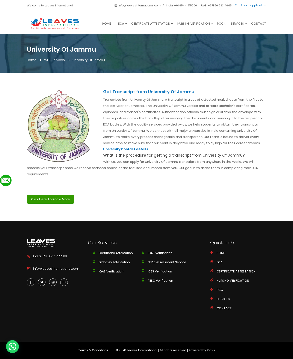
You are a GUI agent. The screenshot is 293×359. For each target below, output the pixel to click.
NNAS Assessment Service (167, 262)
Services (237, 23)
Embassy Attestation (114, 262)
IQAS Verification (111, 271)
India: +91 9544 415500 (181, 5)
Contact (258, 23)
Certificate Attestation (150, 23)
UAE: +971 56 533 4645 (216, 5)
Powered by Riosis (202, 350)
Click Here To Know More (50, 199)
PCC (220, 23)
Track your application (250, 5)
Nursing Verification (193, 23)
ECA (121, 23)
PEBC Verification (160, 280)
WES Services (54, 60)
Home (106, 23)
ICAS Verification (160, 252)
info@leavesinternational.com (140, 5)
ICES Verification (160, 271)
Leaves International (142, 350)
